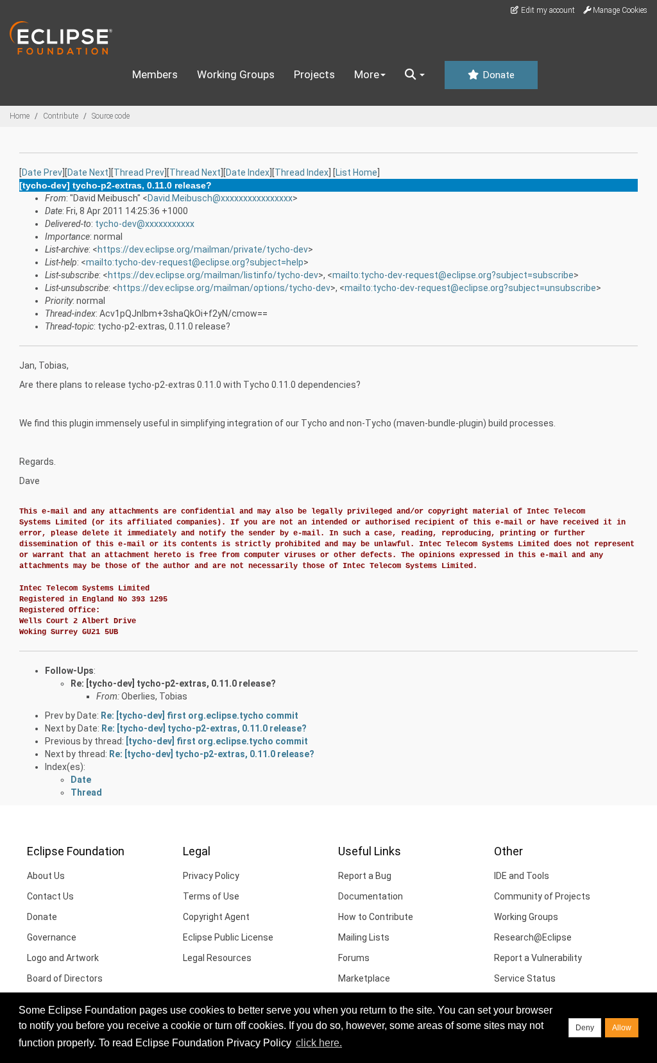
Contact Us (50, 896)
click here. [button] (319, 1042)
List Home (356, 172)
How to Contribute (375, 917)
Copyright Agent (216, 917)
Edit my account (547, 10)
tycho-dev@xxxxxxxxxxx (144, 224)
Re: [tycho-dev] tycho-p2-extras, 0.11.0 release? (173, 683)
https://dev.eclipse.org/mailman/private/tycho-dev (203, 249)
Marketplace (364, 978)
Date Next (87, 172)
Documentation (370, 896)
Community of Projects (542, 896)
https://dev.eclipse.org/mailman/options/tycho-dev (223, 288)
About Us (46, 876)
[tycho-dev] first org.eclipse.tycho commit (217, 741)
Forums (354, 958)
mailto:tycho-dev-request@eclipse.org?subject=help (194, 262)
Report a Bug (364, 876)
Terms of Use (211, 896)
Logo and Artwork (63, 958)
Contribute (60, 116)
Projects (314, 74)
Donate (497, 75)
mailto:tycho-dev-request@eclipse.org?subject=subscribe (453, 275)
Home (20, 116)
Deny (585, 1027)
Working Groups (236, 74)
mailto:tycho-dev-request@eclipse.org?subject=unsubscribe (470, 288)
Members (155, 74)
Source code (111, 116)
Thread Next (195, 172)
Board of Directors (65, 978)
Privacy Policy (211, 876)
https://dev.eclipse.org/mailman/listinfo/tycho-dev (213, 275)
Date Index (247, 172)
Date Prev (42, 172)
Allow (621, 1027)
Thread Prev (139, 172)
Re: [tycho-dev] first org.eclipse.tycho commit (199, 715)
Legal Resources (217, 958)
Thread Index (301, 172)
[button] (415, 75)
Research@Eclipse (533, 937)
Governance (51, 937)
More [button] (366, 74)
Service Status (525, 978)
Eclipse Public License (228, 937)
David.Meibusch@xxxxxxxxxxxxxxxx (220, 198)
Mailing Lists (363, 937)
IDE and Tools (521, 876)
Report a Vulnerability (538, 958)
